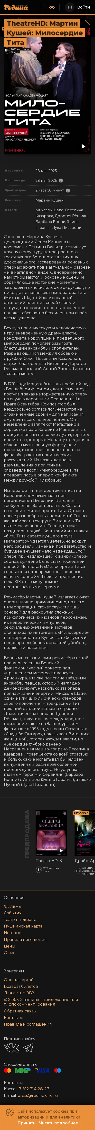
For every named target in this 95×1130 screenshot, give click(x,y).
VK (11, 1047)
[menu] (39, 7)
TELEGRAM (28, 1047)
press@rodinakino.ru (38, 1095)
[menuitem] (42, 7)
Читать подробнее (58, 1123)
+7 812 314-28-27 (33, 1089)
